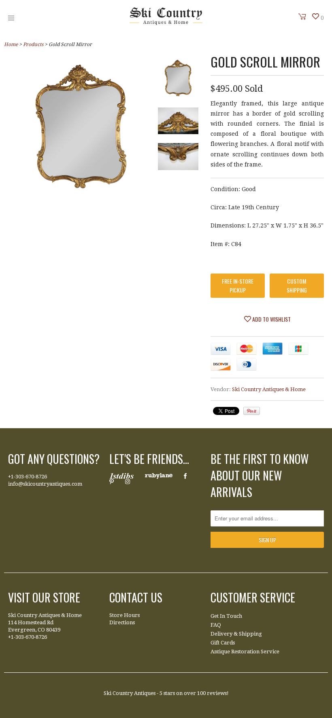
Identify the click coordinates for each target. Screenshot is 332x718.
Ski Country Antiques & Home (269, 389)
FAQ (216, 625)
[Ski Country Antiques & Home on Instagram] (127, 481)
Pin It (251, 411)
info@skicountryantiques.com (45, 484)
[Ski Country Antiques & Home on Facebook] (185, 476)
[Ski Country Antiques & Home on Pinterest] (111, 481)
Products (33, 44)
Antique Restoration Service (245, 652)
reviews (217, 693)
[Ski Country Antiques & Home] (166, 23)
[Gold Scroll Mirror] (178, 79)
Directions (122, 622)
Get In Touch (226, 616)
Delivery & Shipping (236, 634)
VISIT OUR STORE (44, 597)
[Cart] (302, 16)
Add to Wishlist (271, 319)
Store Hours (124, 615)
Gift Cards (223, 643)
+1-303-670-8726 (27, 477)
